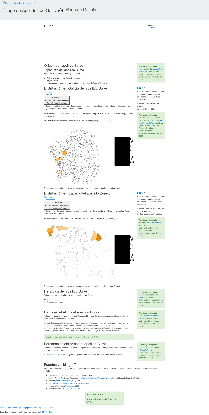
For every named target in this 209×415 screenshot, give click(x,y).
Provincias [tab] (48, 197)
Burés (141, 88)
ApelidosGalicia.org (33, 407)
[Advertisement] (104, 47)
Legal (9, 407)
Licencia (15, 407)
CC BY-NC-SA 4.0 (47, 412)
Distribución (57, 100)
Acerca (2, 407)
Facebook (151, 27)
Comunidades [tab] (49, 199)
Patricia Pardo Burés (54, 354)
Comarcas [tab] (48, 94)
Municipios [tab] (48, 92)
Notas (22, 407)
